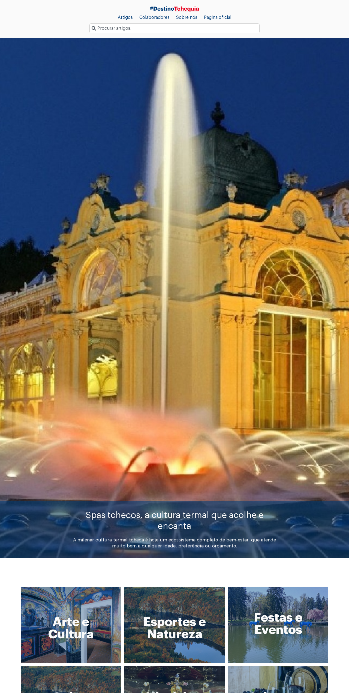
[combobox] (174, 28)
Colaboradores (154, 17)
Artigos (125, 17)
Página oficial (217, 17)
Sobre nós (186, 17)
